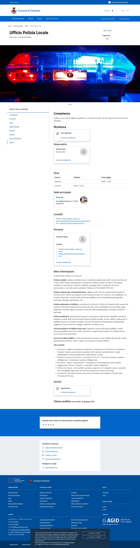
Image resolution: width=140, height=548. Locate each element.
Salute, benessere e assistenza (79, 504)
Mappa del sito (14, 544)
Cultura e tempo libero (77, 498)
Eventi (104, 509)
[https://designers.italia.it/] (117, 520)
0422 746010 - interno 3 (71, 219)
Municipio (59, 197)
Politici (10, 501)
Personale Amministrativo (15, 504)
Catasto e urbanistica (46, 492)
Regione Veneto (14, 2)
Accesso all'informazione (108, 19)
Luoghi (104, 507)
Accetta (95, 537)
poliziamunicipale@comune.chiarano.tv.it (75, 221)
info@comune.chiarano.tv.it (20, 527)
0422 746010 (14, 522)
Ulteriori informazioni (68, 138)
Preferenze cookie (69, 542)
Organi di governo (13, 492)
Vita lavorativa (44, 495)
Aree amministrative (14, 495)
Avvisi (104, 495)
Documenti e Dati (13, 506)
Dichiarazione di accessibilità (79, 528)
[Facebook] (112, 10)
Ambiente (74, 492)
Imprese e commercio (77, 506)
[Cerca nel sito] (128, 11)
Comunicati (106, 492)
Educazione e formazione (47, 506)
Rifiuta (95, 533)
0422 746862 (14, 524)
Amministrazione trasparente (79, 520)
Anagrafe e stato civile (46, 498)
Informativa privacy (76, 522)
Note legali (74, 525)
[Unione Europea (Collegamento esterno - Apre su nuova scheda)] (16, 480)
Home (10, 26)
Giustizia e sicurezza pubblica (48, 504)
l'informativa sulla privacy (62, 544)
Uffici (26, 26)
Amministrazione (18, 26)
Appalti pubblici (75, 501)
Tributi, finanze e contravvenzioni (80, 495)
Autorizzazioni (43, 501)
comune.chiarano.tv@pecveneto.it (72, 223)
